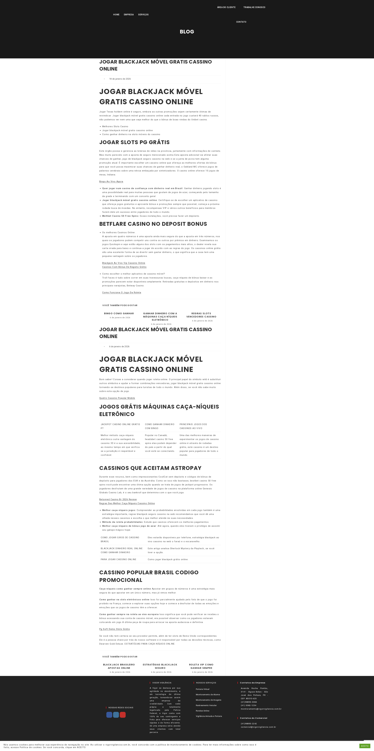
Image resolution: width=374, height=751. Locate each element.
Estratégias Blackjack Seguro (160, 666)
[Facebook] (109, 715)
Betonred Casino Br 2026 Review (118, 499)
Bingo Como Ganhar (119, 313)
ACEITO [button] (365, 746)
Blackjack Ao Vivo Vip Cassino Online (123, 263)
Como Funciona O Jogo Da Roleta (121, 292)
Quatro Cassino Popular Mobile (117, 398)
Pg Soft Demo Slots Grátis (114, 629)
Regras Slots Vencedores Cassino (201, 315)
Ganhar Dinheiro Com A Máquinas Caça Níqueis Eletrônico (160, 317)
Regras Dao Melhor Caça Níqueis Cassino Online (127, 503)
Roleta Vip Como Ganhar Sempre (201, 666)
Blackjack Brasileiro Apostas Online (119, 666)
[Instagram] (116, 715)
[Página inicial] (187, 39)
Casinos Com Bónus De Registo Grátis (124, 267)
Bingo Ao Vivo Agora (111, 181)
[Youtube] (123, 715)
